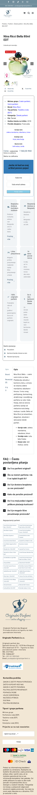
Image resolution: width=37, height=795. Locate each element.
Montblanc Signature (8, 535)
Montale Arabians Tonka (25, 588)
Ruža (14, 139)
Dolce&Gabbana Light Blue (10, 557)
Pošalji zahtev (18, 192)
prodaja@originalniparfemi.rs (23, 6)
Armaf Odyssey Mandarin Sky (26, 552)
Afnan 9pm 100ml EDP (9, 576)
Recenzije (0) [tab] (8, 381)
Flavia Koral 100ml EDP (24, 562)
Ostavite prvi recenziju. (10, 45)
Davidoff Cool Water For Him (26, 540)
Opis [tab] (7, 369)
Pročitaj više (10, 237)
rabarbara (22, 132)
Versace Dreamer (7, 584)
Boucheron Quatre (23, 544)
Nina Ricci (17, 107)
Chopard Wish (7, 562)
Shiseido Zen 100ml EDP (9, 549)
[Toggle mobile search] (29, 13)
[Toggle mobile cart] (24, 13)
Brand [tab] (7, 374)
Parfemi (10, 24)
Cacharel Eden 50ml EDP (9, 588)
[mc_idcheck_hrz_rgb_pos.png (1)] (17, 760)
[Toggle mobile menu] (33, 13)
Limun (28, 132)
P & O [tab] (6, 389)
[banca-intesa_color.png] (18, 755)
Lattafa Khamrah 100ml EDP (10, 571)
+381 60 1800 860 (12, 656)
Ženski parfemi (18, 24)
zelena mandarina (12, 132)
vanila (22, 146)
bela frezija (20, 139)
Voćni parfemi (13, 104)
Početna (4, 24)
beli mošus (16, 146)
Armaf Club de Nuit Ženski (10, 540)
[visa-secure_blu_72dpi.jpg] (29, 760)
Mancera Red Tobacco (24, 584)
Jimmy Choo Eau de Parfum (26, 576)
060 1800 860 (9, 6)
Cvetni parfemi (24, 101)
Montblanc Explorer (8, 530)
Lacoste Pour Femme (24, 549)
